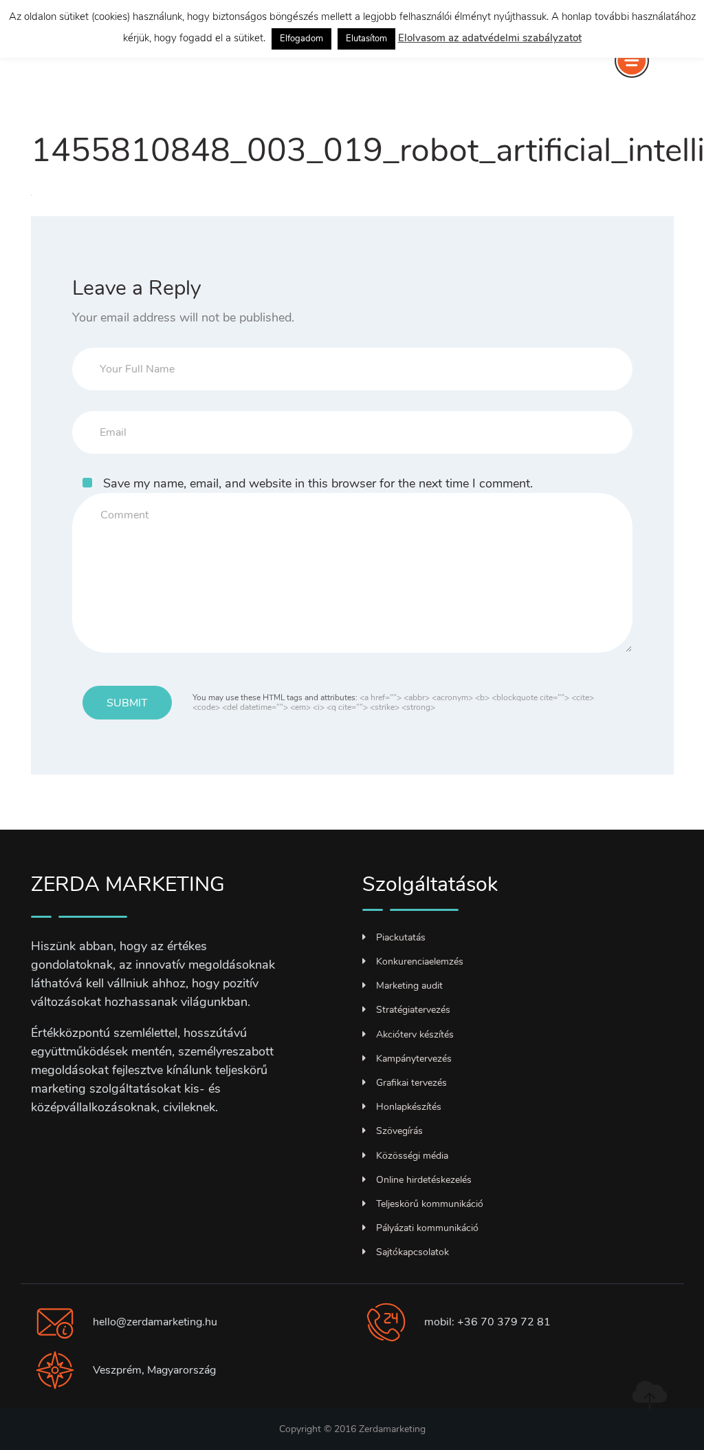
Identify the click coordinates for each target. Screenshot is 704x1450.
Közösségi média (412, 1155)
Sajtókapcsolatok (412, 1252)
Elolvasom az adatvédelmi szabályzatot (490, 38)
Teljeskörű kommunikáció (429, 1203)
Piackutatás (401, 937)
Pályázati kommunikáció (427, 1227)
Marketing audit (409, 985)
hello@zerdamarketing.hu (155, 1322)
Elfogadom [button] (301, 38)
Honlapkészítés (408, 1106)
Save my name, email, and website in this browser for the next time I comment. (318, 483)
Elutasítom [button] (366, 38)
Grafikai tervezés (411, 1082)
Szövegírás (399, 1130)
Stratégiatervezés (413, 1009)
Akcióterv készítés (415, 1034)
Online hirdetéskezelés (424, 1179)
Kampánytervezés (414, 1058)
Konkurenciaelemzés (419, 961)
